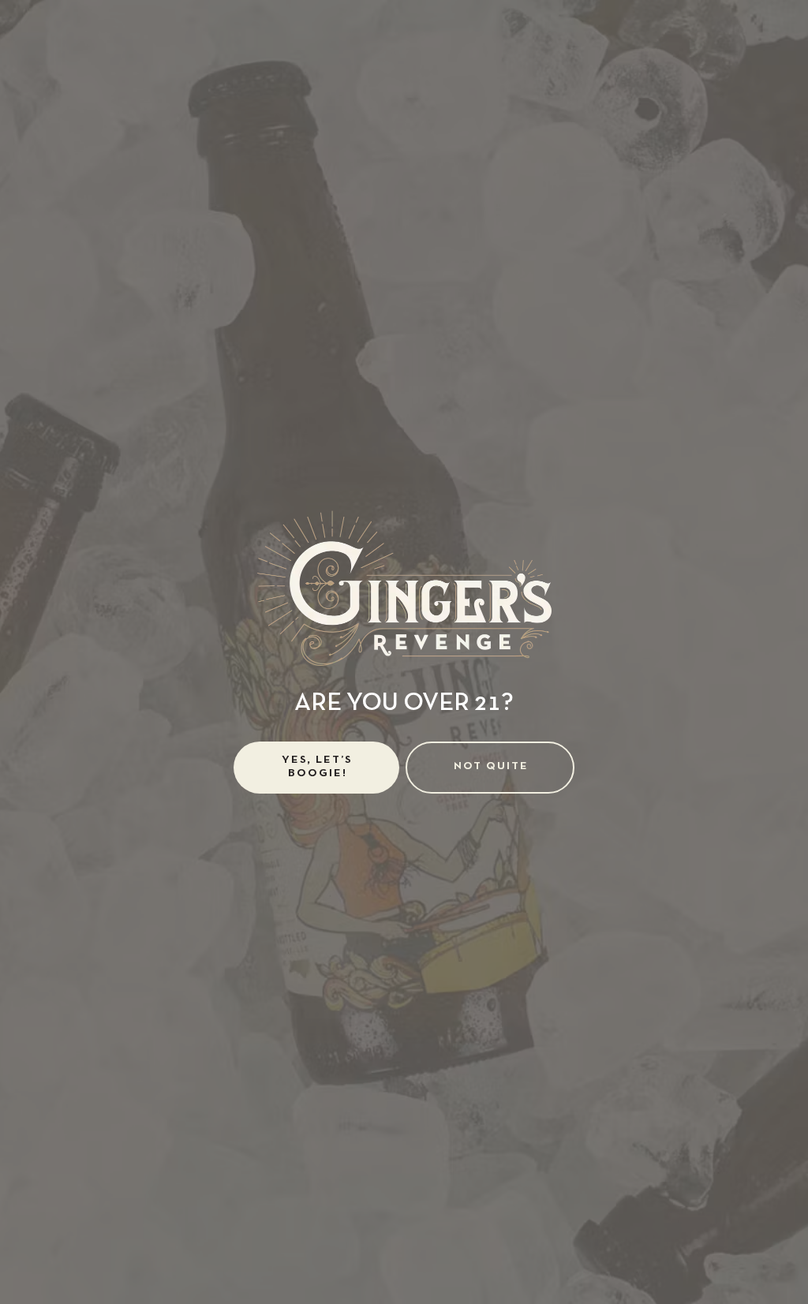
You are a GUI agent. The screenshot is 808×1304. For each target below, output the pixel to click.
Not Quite (491, 766)
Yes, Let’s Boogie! (317, 767)
